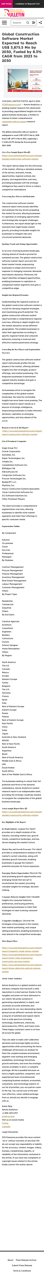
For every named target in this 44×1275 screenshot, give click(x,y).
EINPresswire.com (11, 104)
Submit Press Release (22, 1265)
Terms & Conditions (22, 1271)
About (10, 1260)
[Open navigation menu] (4, 22)
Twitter (5, 1123)
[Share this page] (40, 22)
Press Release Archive (26, 1260)
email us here (8, 1116)
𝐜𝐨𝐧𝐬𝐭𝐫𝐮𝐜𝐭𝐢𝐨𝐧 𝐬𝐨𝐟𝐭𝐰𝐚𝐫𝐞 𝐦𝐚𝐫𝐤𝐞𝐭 (14, 121)
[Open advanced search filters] (34, 22)
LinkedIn (6, 1126)
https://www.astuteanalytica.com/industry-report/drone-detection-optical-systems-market (22, 968)
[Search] (28, 22)
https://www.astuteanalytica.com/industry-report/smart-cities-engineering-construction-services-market (22, 958)
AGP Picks (6, 4)
